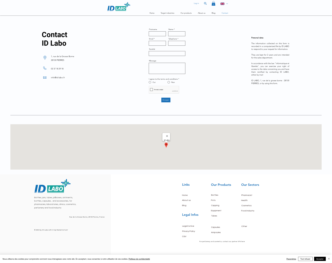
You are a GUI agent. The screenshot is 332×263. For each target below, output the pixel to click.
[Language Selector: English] (224, 3)
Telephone (172, 39)
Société (152, 49)
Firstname (153, 29)
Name (170, 29)
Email (151, 39)
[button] (213, 3)
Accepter (320, 259)
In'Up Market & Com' (60, 230)
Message (152, 61)
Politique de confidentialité (139, 259)
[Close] (328, 259)
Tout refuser (305, 259)
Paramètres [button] (291, 259)
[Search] (205, 3)
